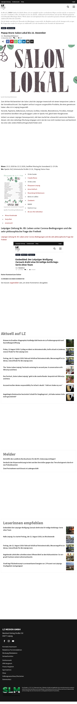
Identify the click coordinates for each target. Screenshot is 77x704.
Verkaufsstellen (7, 656)
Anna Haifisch (32, 189)
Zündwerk (31, 200)
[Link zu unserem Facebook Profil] (4, 641)
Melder (4, 28)
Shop (22, 1)
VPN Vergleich (7, 663)
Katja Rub (8, 219)
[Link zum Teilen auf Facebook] (8, 41)
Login (73, 1)
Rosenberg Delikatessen (36, 193)
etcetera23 (9, 223)
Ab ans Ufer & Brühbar (35, 212)
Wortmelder (11, 28)
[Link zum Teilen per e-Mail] (32, 41)
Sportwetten (6, 670)
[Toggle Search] (68, 6)
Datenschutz (6, 679)
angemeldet (14, 283)
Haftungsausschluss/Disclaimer (13, 676)
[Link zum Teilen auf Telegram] (20, 41)
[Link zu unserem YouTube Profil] (13, 641)
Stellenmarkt (16, 1)
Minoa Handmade (11, 215)
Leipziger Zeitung (6, 1)
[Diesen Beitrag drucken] (28, 41)
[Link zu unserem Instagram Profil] (9, 641)
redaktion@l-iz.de (30, 23)
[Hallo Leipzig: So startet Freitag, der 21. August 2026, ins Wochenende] (69, 539)
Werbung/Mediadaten (9, 653)
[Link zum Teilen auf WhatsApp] (16, 41)
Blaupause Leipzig (34, 185)
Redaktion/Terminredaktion (12, 650)
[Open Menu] (74, 7)
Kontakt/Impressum (9, 647)
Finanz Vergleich (8, 667)
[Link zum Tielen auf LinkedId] (24, 41)
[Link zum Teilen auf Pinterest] (12, 41)
